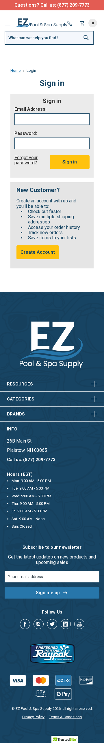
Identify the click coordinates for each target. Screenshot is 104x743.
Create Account (38, 252)
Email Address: (30, 109)
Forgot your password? (26, 160)
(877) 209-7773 (73, 5)
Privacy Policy (33, 717)
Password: (25, 133)
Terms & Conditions (65, 717)
